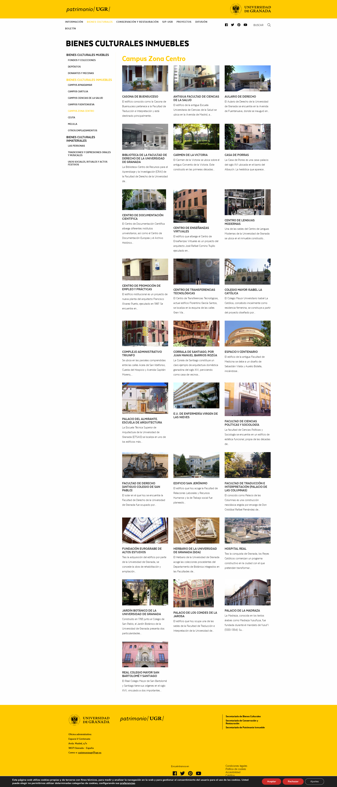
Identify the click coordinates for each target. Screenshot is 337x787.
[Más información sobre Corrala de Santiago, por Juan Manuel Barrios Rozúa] (196, 333)
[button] (226, 25)
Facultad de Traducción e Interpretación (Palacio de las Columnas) (246, 486)
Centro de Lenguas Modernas (240, 222)
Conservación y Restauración (137, 21)
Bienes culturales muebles (87, 55)
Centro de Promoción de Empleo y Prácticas (141, 287)
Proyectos (184, 21)
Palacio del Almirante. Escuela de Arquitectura (142, 420)
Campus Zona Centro (81, 111)
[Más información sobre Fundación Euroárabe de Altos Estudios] (145, 530)
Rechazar (293, 781)
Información (74, 21)
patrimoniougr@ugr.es (89, 752)
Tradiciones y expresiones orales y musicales (89, 153)
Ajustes (314, 781)
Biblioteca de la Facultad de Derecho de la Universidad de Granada (144, 158)
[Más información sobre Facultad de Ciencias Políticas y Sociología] (248, 399)
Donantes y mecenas (81, 73)
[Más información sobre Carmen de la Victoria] (196, 136)
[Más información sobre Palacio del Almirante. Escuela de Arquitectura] (145, 398)
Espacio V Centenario (241, 352)
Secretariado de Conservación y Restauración (242, 722)
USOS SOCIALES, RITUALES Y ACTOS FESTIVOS (87, 163)
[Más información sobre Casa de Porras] (248, 136)
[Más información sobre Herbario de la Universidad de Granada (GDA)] (196, 530)
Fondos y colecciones (82, 60)
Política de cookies (236, 769)
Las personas (76, 145)
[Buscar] (269, 25)
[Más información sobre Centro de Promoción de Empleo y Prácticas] (145, 269)
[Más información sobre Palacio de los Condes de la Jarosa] (193, 593)
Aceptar (271, 781)
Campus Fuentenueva (81, 104)
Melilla (72, 124)
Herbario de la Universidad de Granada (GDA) (195, 550)
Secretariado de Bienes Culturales (243, 716)
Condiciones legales (236, 765)
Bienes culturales (100, 21)
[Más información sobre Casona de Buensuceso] (145, 78)
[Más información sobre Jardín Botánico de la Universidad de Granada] (145, 592)
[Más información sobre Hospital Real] (248, 530)
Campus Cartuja (78, 91)
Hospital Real (235, 548)
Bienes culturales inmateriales (80, 138)
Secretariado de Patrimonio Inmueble (245, 727)
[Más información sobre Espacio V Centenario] (248, 333)
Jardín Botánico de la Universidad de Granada (141, 612)
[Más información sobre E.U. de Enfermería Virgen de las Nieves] (196, 395)
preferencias (127, 783)
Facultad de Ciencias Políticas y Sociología (242, 422)
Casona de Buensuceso (140, 96)
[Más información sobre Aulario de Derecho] (248, 78)
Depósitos (74, 66)
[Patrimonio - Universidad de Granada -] (88, 9)
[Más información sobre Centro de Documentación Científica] (144, 199)
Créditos (230, 775)
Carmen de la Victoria (190, 155)
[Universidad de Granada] (250, 9)
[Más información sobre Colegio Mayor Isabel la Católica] (248, 271)
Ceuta (71, 117)
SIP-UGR (167, 21)
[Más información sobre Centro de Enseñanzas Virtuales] (190, 205)
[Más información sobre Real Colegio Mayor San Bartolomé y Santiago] (145, 654)
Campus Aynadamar (80, 84)
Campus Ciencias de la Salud (85, 98)
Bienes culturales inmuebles (89, 80)
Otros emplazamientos (82, 130)
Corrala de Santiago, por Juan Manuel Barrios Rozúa (195, 353)
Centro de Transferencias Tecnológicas (194, 291)
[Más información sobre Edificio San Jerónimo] (196, 464)
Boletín (70, 28)
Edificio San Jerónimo (190, 483)
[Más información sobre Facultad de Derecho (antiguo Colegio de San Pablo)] (145, 464)
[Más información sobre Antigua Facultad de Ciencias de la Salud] (196, 78)
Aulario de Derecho (240, 96)
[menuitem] (74, 21)
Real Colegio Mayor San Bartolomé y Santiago (140, 674)
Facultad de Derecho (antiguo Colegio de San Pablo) (141, 486)
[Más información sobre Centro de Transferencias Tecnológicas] (196, 271)
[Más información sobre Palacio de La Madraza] (248, 592)
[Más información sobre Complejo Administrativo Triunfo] (145, 333)
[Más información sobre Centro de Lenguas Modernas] (248, 202)
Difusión (201, 21)
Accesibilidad (233, 772)
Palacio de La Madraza (242, 610)
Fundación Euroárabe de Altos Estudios (142, 550)
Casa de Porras (237, 155)
